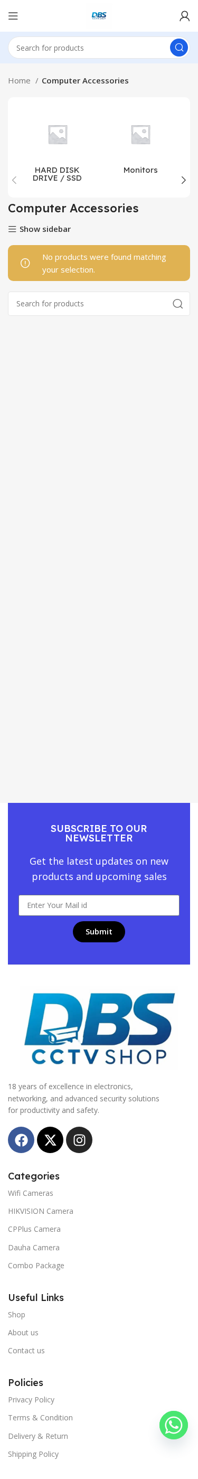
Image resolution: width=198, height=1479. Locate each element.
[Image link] (99, 1027)
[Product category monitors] (141, 143)
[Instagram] (79, 1140)
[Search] (179, 48)
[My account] (184, 15)
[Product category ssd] (57, 147)
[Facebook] (21, 1140)
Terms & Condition (40, 1417)
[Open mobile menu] (13, 15)
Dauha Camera (34, 1247)
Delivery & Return (38, 1436)
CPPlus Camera (34, 1229)
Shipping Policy (33, 1454)
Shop (16, 1314)
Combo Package (36, 1265)
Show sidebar (45, 229)
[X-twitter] (50, 1140)
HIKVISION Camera (40, 1211)
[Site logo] (99, 15)
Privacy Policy (31, 1399)
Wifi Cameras (30, 1193)
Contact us (26, 1350)
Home (20, 80)
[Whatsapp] (173, 1425)
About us (23, 1332)
